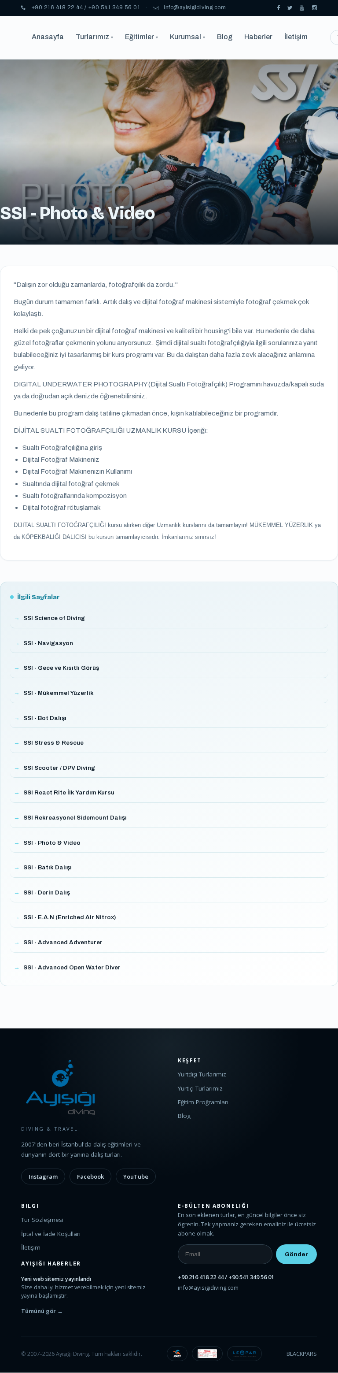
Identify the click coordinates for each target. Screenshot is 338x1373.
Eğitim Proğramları (203, 1102)
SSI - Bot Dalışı (44, 718)
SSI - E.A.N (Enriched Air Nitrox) (69, 917)
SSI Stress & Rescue (53, 742)
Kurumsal (187, 37)
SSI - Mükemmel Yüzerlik (58, 693)
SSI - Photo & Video (52, 842)
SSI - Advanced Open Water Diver (72, 967)
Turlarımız (94, 37)
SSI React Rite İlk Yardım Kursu (68, 792)
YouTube (135, 1176)
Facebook (90, 1176)
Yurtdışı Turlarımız (202, 1074)
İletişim (296, 37)
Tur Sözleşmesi (42, 1220)
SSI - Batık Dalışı (47, 867)
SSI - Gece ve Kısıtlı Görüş (61, 667)
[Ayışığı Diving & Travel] (278, 8)
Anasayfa (48, 37)
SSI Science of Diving (54, 618)
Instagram (43, 1176)
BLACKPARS (302, 1354)
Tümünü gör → (42, 1311)
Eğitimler (141, 37)
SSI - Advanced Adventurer (63, 942)
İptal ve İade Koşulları (51, 1234)
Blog (224, 37)
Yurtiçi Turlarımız (200, 1088)
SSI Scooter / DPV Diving (59, 767)
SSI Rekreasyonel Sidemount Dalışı (75, 817)
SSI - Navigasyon (48, 643)
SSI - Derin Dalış (46, 892)
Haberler (258, 37)
